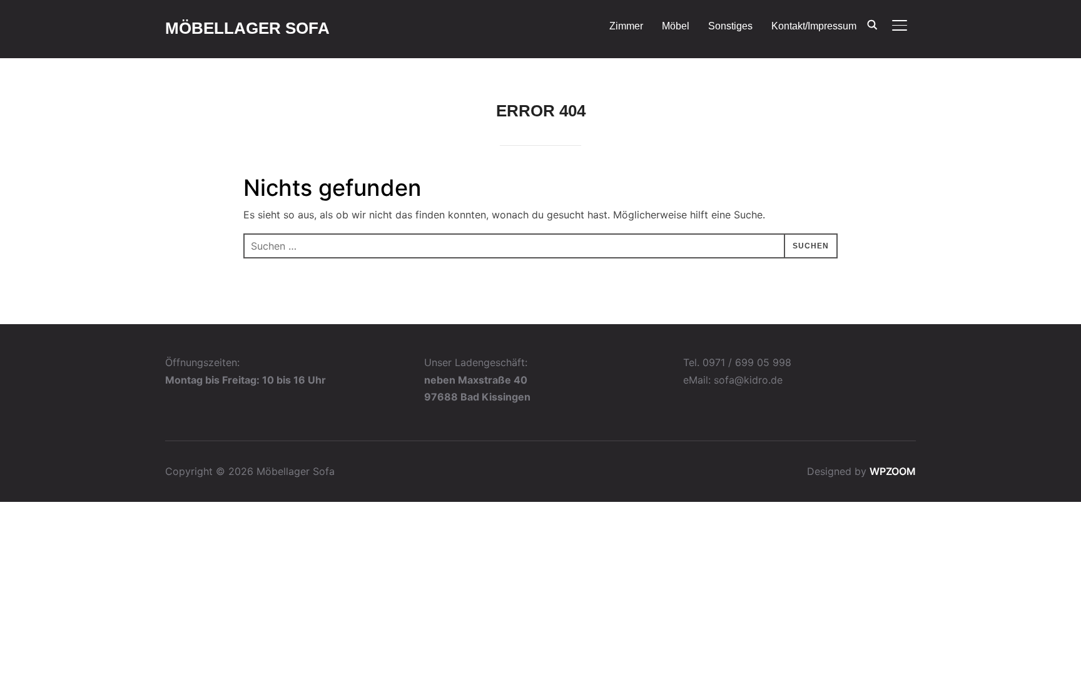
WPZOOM (893, 471)
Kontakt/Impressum (813, 26)
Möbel (675, 26)
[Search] (872, 23)
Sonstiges (730, 26)
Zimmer (626, 26)
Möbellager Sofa (247, 28)
